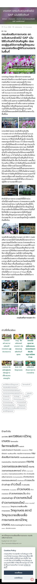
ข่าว (25, 474)
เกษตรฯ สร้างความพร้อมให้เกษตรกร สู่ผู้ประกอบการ (6, 346)
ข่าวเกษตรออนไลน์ (8, 405)
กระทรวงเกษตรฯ (19, 461)
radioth (21, 446)
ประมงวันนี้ (31, 503)
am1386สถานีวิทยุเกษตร (10, 384)
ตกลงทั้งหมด (18, 573)
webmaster (18, 27)
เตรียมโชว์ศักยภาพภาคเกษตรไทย (30, 370)
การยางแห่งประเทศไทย (15, 474)
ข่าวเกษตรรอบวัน (18, 399)
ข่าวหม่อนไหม (13, 490)
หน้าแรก (4, 19)
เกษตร (3, 528)
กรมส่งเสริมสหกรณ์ (27, 457)
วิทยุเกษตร (22, 405)
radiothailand (7, 450)
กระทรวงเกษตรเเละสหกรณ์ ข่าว (13, 393)
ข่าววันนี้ (26, 396)
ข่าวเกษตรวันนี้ (21, 402)
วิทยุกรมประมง (6, 507)
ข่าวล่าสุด (16, 396)
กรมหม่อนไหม (6, 462)
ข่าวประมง (20, 480)
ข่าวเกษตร (12, 19)
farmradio (14, 441)
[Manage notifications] (32, 579)
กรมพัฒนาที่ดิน (11, 454)
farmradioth (26, 384)
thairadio (17, 450)
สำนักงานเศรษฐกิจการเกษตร (20, 525)
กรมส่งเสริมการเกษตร (10, 387)
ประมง (27, 503)
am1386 (5, 437)
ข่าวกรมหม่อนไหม (18, 477)
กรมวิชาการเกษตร (24, 453)
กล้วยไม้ (29, 393)
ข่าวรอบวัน (6, 396)
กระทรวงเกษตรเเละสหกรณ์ (11, 390)
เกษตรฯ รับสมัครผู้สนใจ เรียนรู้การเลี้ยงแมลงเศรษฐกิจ (6, 373)
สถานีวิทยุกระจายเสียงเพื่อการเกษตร (14, 408)
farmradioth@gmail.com (13, 543)
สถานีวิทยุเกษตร (8, 411)
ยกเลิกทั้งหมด (18, 578)
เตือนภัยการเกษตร (11, 528)
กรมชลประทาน (24, 450)
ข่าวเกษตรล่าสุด (8, 402)
